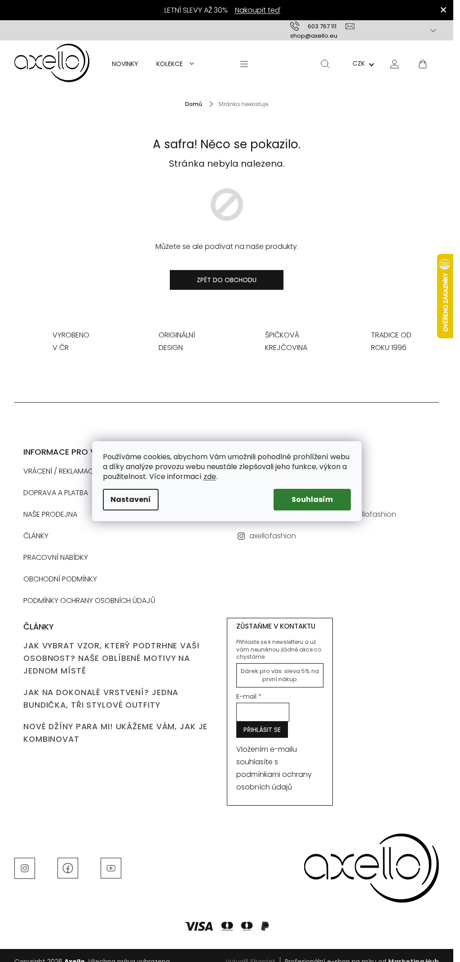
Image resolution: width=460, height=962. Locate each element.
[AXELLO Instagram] (24, 867)
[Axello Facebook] (67, 867)
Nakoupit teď (257, 10)
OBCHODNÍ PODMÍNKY (60, 579)
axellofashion (272, 536)
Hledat (325, 64)
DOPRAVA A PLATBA (55, 493)
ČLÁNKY (36, 536)
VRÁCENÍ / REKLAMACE (60, 471)
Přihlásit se (262, 729)
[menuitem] (125, 64)
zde (209, 476)
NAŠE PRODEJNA (50, 514)
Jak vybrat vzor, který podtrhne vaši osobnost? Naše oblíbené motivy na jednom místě (111, 658)
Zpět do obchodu (227, 279)
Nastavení (131, 499)
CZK (359, 63)
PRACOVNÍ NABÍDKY (55, 557)
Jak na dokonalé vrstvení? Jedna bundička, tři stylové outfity (100, 698)
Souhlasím (312, 499)
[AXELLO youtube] (111, 867)
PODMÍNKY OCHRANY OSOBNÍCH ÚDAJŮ (89, 600)
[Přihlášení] (394, 63)
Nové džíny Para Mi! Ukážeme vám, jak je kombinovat (115, 733)
